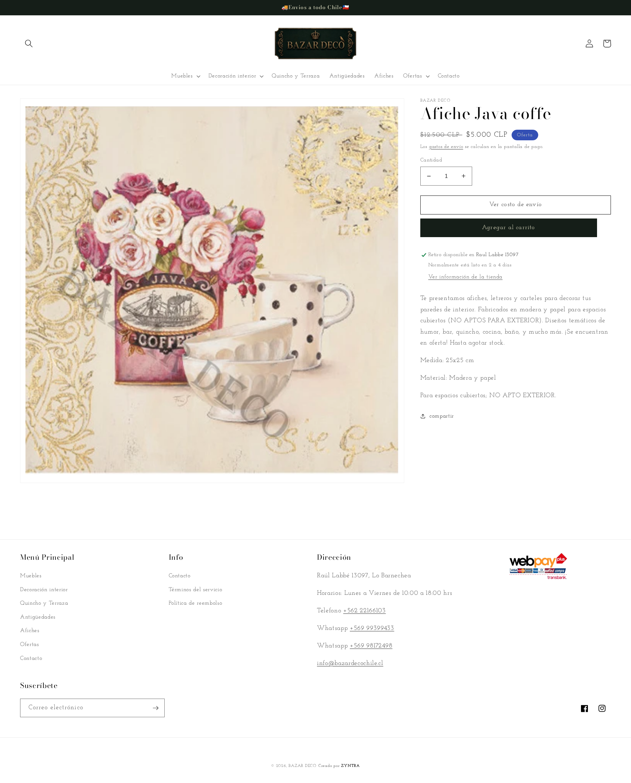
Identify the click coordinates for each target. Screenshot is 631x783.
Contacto (31, 658)
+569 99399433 (372, 628)
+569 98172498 (371, 646)
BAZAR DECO (302, 766)
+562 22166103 (364, 611)
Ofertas (29, 644)
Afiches (29, 631)
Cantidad (431, 160)
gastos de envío (446, 146)
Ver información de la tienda (465, 277)
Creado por (339, 766)
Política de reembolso (195, 603)
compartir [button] (441, 416)
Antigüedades (38, 617)
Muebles (31, 576)
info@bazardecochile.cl (350, 663)
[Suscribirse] (155, 708)
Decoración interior (44, 590)
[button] (29, 43)
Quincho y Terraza (44, 603)
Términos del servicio (195, 590)
